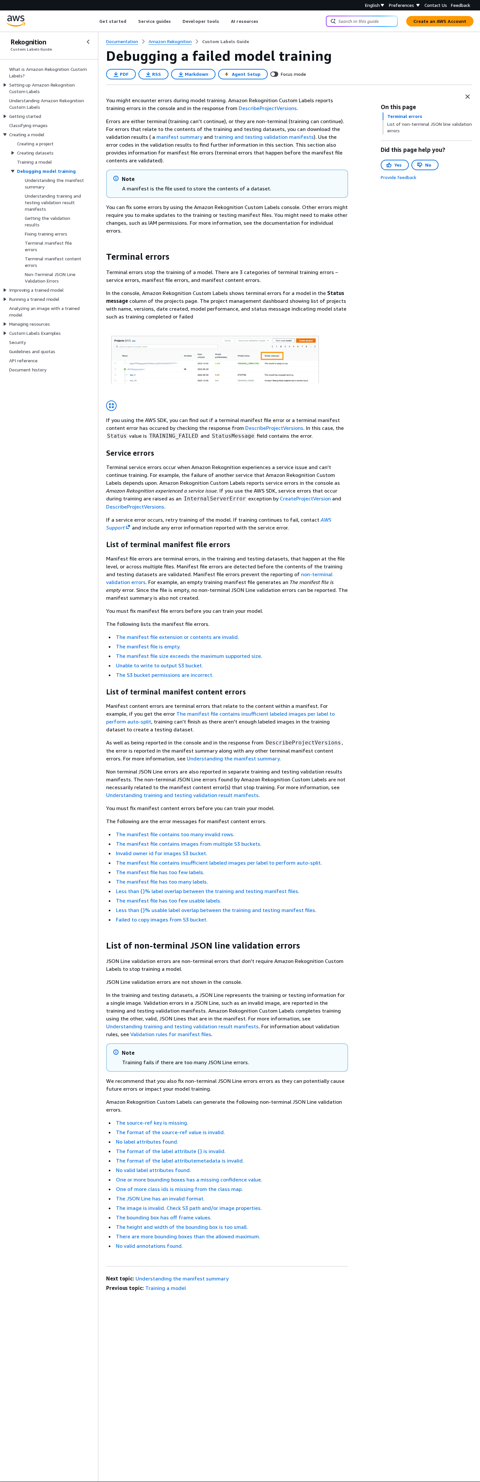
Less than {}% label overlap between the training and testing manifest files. (207, 891)
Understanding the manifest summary (233, 758)
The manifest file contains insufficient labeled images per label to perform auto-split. (219, 862)
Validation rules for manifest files (170, 1034)
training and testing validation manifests (264, 137)
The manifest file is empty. (148, 646)
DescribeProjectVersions (268, 108)
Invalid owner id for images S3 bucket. (161, 853)
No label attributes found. (147, 1141)
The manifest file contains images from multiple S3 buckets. (189, 843)
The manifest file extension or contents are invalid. (177, 637)
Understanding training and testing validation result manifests (182, 795)
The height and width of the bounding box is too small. (182, 1227)
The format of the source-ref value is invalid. (170, 1132)
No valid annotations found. (149, 1246)
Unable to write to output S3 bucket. (159, 665)
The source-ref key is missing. (152, 1122)
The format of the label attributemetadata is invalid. (180, 1160)
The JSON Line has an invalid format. (160, 1198)
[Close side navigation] (88, 42)
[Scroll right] (263, 21)
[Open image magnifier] (111, 405)
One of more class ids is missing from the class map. (179, 1189)
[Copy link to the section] (101, 256)
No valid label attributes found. (153, 1170)
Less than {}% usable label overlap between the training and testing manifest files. (216, 910)
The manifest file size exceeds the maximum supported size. (189, 656)
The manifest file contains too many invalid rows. (175, 834)
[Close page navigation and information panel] (467, 96)
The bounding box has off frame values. (164, 1217)
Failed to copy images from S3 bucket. (162, 919)
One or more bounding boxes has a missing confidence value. (189, 1179)
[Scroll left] (94, 21)
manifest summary (179, 137)
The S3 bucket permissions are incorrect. (165, 675)
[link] (225, 41)
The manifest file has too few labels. (160, 872)
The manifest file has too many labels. (162, 881)
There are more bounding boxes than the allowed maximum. (188, 1236)
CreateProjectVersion (305, 498)
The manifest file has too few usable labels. (168, 900)
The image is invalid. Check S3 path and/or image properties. (189, 1208)
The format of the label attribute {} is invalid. (171, 1151)
